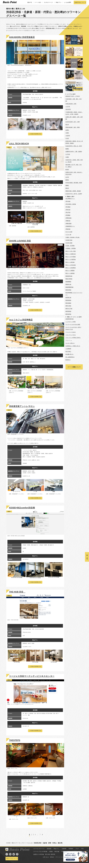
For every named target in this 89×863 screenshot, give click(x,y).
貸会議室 (49, 848)
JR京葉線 (67, 206)
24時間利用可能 (69, 319)
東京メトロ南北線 (69, 262)
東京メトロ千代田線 (70, 256)
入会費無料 (68, 348)
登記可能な (68, 351)
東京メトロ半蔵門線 (70, 259)
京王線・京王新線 (69, 245)
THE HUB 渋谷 (17, 592)
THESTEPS (14, 740)
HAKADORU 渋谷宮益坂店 (22, 37)
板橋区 (67, 148)
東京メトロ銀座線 (69, 273)
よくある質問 (67, 2)
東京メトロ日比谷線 (70, 265)
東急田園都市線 (69, 287)
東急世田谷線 (68, 276)
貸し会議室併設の (69, 357)
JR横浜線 (67, 220)
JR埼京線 (67, 209)
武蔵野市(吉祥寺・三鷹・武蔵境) (73, 151)
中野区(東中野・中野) (70, 103)
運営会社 (52, 857)
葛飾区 (67, 185)
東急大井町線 (68, 278)
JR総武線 (67, 229)
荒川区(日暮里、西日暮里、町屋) (73, 182)
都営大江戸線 (68, 308)
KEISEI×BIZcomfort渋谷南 (22, 507)
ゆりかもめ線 (68, 231)
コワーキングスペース (38, 848)
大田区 (67, 132)
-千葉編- (63, 851)
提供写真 (14, 225)
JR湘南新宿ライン (70, 226)
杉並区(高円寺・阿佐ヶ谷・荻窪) (73, 146)
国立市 (67, 124)
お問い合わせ (46, 857)
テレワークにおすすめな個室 (72, 324)
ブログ (77, 848)
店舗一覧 (29, 2)
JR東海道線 (68, 218)
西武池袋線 (68, 303)
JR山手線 (67, 212)
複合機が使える (69, 354)
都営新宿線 (68, 311)
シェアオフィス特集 (70, 321)
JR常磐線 (67, 215)
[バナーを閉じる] (87, 851)
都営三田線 (68, 305)
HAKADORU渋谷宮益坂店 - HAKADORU (21, 65)
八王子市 (67, 106)
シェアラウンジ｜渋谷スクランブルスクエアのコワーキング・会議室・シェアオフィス (32, 268)
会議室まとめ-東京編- (38, 854)
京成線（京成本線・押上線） (72, 237)
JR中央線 (67, 201)
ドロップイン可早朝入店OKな (73, 337)
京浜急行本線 (68, 240)
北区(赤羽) (68, 109)
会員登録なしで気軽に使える (72, 346)
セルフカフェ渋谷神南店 (21, 320)
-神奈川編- (56, 851)
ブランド (67, 340)
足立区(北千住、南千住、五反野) (73, 193)
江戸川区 (67, 154)
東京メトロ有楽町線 (70, 267)
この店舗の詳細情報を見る (35, 133)
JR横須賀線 (68, 223)
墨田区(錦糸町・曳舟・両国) (72, 127)
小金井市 (67, 135)
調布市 (67, 188)
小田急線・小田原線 (70, 248)
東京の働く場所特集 (50, 854)
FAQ (82, 848)
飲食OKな (68, 359)
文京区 (67, 138)
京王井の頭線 (68, 242)
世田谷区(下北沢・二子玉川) (72, 96)
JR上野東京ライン (70, 198)
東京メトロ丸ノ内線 (70, 251)
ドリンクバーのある (70, 332)
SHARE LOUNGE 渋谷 (20, 241)
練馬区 (67, 180)
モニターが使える (69, 343)
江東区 (67, 157)
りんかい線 (68, 234)
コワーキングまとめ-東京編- (40, 851)
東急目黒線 (68, 290)
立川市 (67, 177)
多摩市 (67, 130)
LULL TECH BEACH (19, 143)
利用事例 (71, 848)
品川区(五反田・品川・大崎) (72, 121)
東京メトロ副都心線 (70, 254)
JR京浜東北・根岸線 (70, 204)
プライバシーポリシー (60, 857)
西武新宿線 (68, 300)
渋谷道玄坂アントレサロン (22, 406)
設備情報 (64, 848)
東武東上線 (68, 297)
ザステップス (14, 768)
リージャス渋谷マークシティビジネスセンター (31, 676)
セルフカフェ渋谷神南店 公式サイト (20, 347)
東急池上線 (68, 284)
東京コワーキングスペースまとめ (22, 843)
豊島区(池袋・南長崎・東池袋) (73, 191)
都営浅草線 (68, 314)
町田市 (67, 169)
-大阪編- (51, 851)
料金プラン (58, 2)
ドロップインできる (70, 334)
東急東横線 (68, 281)
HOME (8, 843)
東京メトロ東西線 (69, 270)
